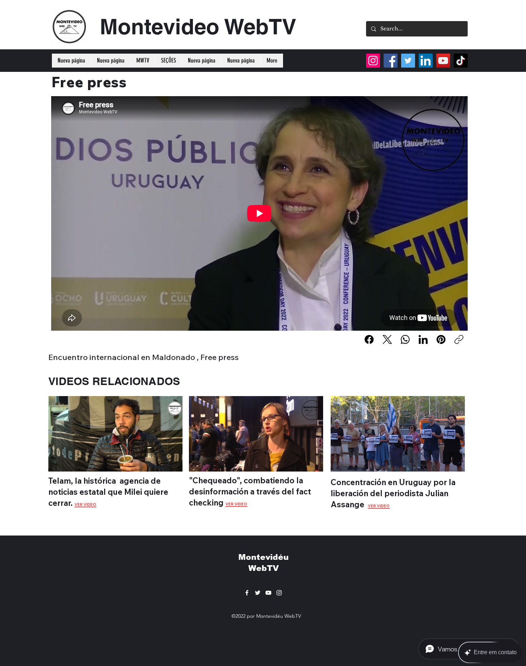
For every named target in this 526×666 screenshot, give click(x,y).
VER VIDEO (236, 504)
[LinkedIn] (423, 339)
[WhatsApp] (405, 339)
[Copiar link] (458, 339)
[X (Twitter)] (387, 339)
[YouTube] (443, 61)
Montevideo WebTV (198, 26)
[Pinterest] (441, 339)
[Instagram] (373, 61)
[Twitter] (408, 61)
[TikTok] (461, 61)
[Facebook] (369, 339)
